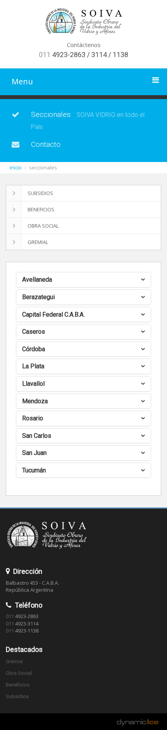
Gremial (38, 242)
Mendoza (35, 401)
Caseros (33, 331)
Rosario (32, 418)
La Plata (33, 366)
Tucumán (34, 470)
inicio (16, 167)
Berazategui (38, 297)
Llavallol (33, 383)
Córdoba (33, 349)
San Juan (34, 452)
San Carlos (36, 435)
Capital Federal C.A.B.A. (53, 314)
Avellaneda (37, 279)
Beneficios (41, 209)
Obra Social (43, 225)
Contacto (46, 144)
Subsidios (40, 193)
